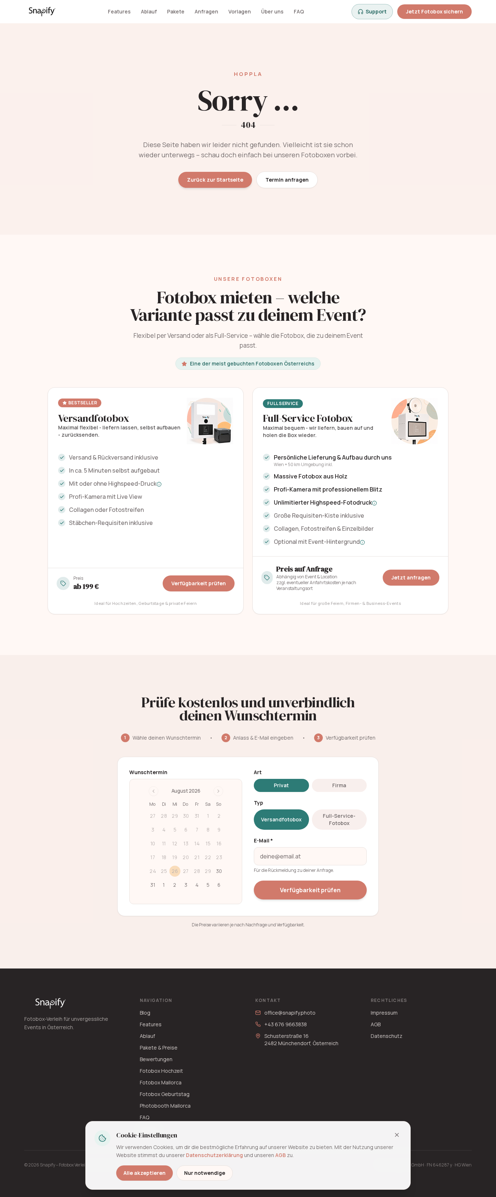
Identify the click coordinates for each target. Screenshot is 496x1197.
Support (376, 11)
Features (119, 11)
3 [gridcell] (185, 885)
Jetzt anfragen (411, 577)
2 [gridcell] (174, 885)
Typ (258, 802)
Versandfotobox (281, 819)
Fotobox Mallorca (161, 1082)
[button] (159, 484)
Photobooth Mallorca (165, 1105)
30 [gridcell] (219, 871)
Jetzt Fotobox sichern (434, 11)
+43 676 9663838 (285, 1024)
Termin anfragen (287, 179)
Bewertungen (156, 1059)
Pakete (175, 11)
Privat (281, 785)
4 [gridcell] (197, 885)
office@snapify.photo (290, 1012)
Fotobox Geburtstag (165, 1094)
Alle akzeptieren (144, 1172)
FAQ (299, 11)
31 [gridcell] (152, 885)
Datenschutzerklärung (214, 1155)
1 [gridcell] (164, 885)
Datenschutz (386, 1035)
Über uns (272, 11)
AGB (376, 1024)
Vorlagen (239, 11)
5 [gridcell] (208, 885)
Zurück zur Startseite (215, 179)
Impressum (384, 1012)
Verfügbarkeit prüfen (198, 583)
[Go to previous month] (153, 791)
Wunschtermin (148, 772)
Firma (339, 785)
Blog (145, 1012)
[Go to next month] (218, 791)
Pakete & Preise (159, 1047)
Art (258, 772)
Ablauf (149, 11)
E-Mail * (263, 840)
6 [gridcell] (218, 885)
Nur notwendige (204, 1172)
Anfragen (206, 11)
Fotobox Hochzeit (161, 1070)
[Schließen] (397, 1135)
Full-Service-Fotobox (339, 819)
